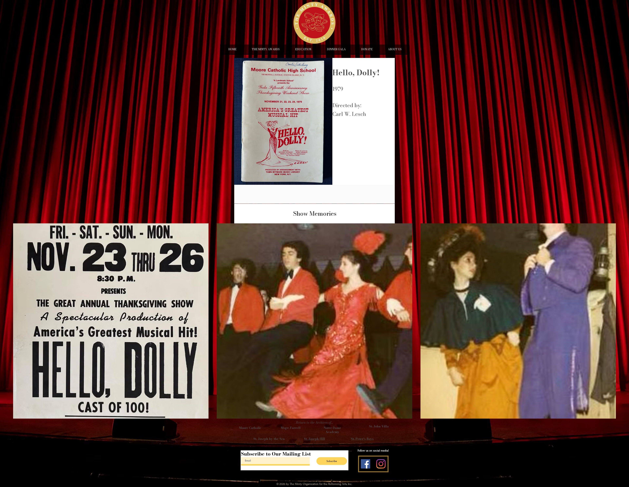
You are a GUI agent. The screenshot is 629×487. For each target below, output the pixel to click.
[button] (303, 49)
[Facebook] (365, 464)
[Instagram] (381, 464)
